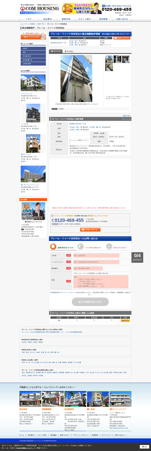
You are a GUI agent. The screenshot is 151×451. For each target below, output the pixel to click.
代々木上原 (44, 362)
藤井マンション (26, 154)
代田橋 (40, 375)
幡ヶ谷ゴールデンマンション (30, 185)
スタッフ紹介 (42, 435)
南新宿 (64, 362)
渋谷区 (57, 43)
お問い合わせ (119, 435)
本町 (60, 43)
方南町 (29, 375)
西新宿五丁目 (30, 372)
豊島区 (40, 342)
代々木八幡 (77, 362)
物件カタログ (64, 435)
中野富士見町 (117, 372)
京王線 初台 (27, 56)
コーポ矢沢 (24, 124)
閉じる (144, 447)
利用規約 (54, 292)
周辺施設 (53, 435)
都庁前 (49, 372)
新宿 (76, 45)
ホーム (21, 435)
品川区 (24, 342)
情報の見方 (127, 116)
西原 (52, 352)
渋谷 (23, 362)
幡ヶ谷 (77, 43)
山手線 (71, 45)
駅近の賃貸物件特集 (53, 332)
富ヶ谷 (47, 352)
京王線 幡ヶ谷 (27, 60)
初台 (76, 41)
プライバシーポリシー (68, 292)
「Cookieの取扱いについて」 (24, 448)
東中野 (35, 375)
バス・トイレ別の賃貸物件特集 (71, 332)
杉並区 (35, 342)
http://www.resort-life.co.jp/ (119, 428)
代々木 (32, 352)
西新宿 (67, 372)
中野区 (29, 342)
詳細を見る (125, 320)
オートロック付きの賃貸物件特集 (33, 332)
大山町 (37, 352)
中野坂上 (82, 372)
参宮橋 (70, 362)
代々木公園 (35, 362)
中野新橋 (61, 372)
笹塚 (42, 352)
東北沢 (24, 375)
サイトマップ (106, 435)
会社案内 (31, 435)
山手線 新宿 (27, 64)
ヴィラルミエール (26, 93)
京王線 (71, 41)
